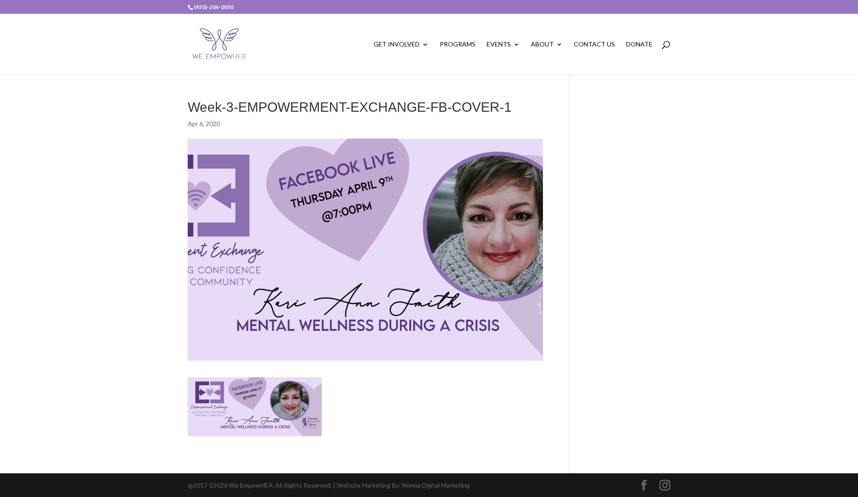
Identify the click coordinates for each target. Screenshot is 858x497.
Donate (639, 44)
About (542, 44)
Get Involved (397, 44)
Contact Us (594, 44)
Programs (457, 44)
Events (499, 44)
